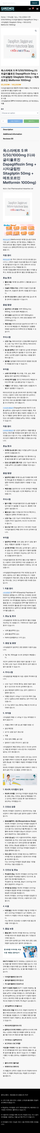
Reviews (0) (8, 139)
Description (8, 129)
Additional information (12, 134)
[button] (37, 8)
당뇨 (16, 17)
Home (3, 17)
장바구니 (31, 121)
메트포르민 (7, 239)
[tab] (20, 129)
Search (34, 3)
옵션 (2, 109)
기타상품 (10, 17)
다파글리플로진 (8, 408)
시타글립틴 (7, 592)
